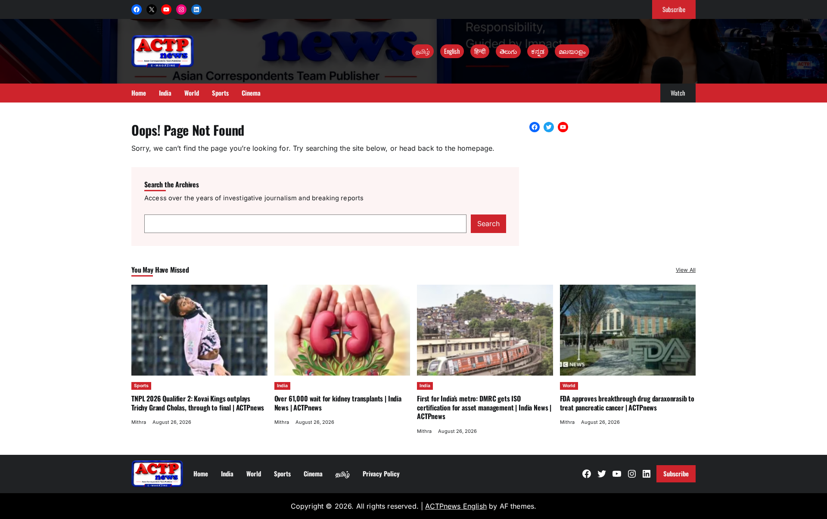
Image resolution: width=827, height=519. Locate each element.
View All (686, 270)
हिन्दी (479, 51)
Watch (678, 92)
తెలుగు (508, 51)
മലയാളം (572, 51)
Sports (141, 385)
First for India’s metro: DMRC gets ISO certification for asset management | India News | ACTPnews (484, 407)
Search (488, 223)
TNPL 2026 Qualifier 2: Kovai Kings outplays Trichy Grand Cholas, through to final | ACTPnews (197, 402)
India (282, 385)
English (452, 51)
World (569, 385)
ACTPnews (444, 506)
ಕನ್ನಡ (537, 51)
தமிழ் (423, 51)
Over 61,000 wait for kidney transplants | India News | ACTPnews (337, 402)
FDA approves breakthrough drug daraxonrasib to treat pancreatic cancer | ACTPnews (627, 402)
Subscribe (673, 9)
